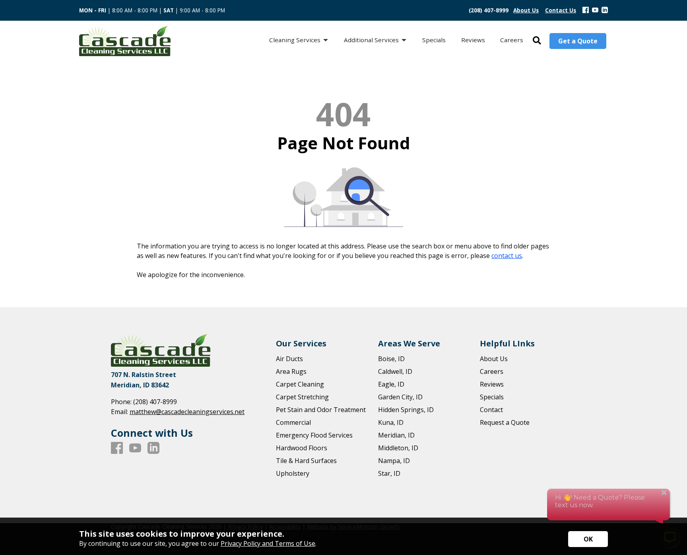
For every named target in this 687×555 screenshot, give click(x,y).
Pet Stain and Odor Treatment (321, 409)
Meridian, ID (396, 435)
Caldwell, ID (395, 371)
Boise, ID (391, 359)
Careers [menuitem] (511, 40)
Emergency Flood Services (314, 435)
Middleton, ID (398, 448)
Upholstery (292, 473)
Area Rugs (291, 371)
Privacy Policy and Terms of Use (268, 543)
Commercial (293, 422)
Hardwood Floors (301, 448)
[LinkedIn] (605, 10)
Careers (491, 371)
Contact (491, 409)
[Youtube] (595, 10)
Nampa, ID (394, 460)
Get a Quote (578, 41)
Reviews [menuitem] (473, 40)
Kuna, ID (391, 422)
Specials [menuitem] (434, 40)
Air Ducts (289, 359)
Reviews (492, 384)
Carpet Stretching (302, 397)
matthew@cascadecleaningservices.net (187, 411)
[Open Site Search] (537, 40)
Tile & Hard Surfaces (306, 460)
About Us (494, 359)
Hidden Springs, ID (406, 409)
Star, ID (389, 473)
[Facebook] (585, 10)
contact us (506, 255)
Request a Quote (505, 422)
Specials (492, 397)
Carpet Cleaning (300, 384)
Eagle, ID (391, 384)
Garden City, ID (400, 397)
